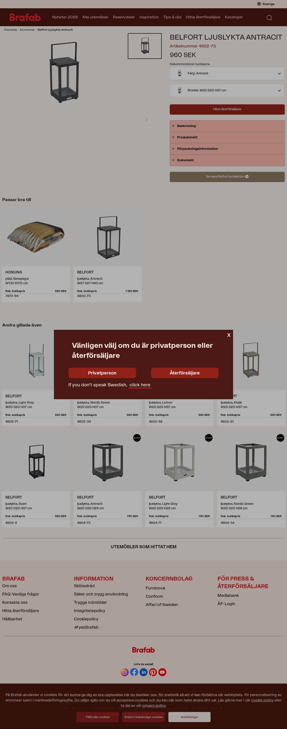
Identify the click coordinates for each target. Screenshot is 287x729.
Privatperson (102, 373)
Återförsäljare (185, 373)
